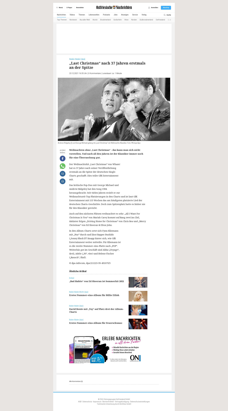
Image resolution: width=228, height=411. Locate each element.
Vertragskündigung (122, 401)
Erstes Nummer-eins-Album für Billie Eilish (94, 295)
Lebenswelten (94, 15)
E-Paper (69, 8)
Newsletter (80, 8)
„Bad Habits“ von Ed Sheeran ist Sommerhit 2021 (96, 281)
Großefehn (118, 20)
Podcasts (106, 15)
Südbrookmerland (146, 20)
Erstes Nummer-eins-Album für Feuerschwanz (95, 323)
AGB (79, 401)
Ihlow (126, 20)
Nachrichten (61, 15)
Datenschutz (87, 401)
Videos (72, 15)
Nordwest (73, 20)
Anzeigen (124, 15)
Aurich (95, 20)
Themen (82, 15)
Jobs (115, 15)
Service (135, 15)
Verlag (144, 15)
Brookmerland (105, 20)
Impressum (97, 401)
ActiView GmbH (125, 404)
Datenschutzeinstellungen (140, 401)
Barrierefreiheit (108, 401)
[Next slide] (168, 20)
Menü (60, 8)
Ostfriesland (160, 20)
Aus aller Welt (85, 20)
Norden (134, 20)
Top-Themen (62, 20)
